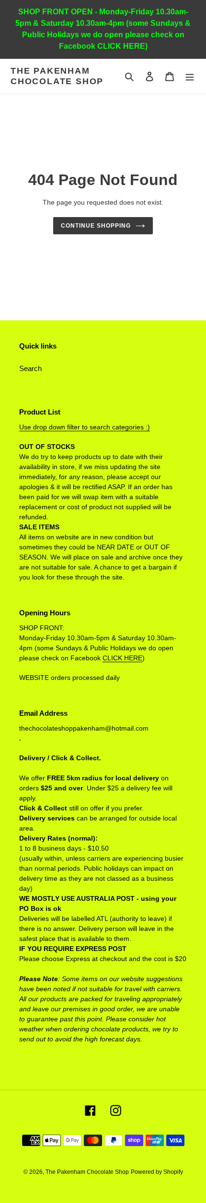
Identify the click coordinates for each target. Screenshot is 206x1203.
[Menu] (190, 76)
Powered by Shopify (157, 1172)
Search (30, 368)
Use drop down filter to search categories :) (84, 427)
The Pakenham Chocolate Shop (57, 76)
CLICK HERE (122, 658)
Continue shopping (96, 225)
